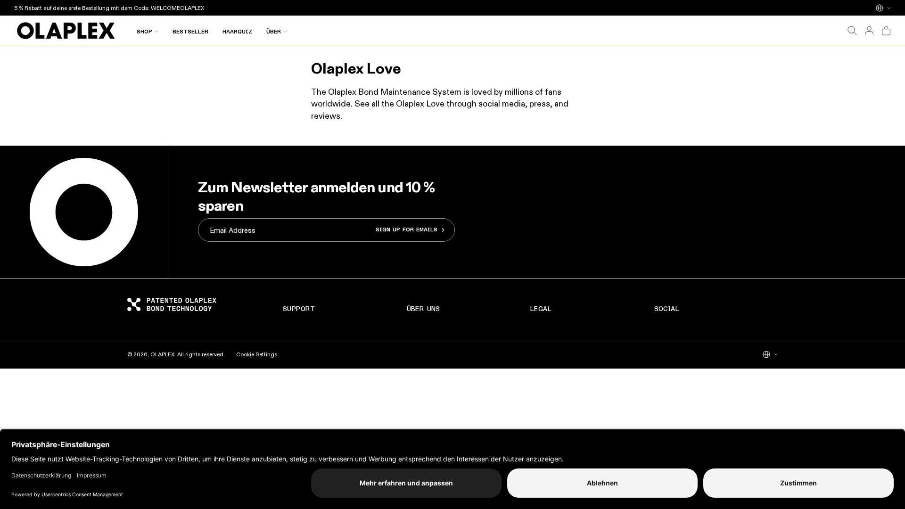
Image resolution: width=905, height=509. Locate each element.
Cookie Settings (256, 354)
